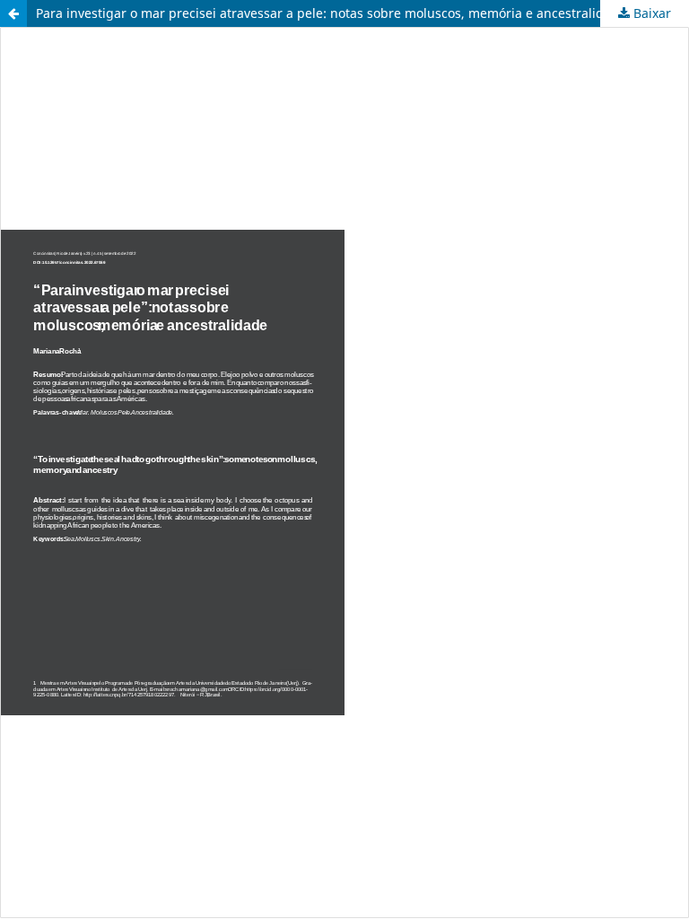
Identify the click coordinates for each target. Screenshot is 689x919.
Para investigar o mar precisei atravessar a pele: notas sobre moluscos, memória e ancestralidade (331, 13)
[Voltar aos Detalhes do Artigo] (13, 13)
